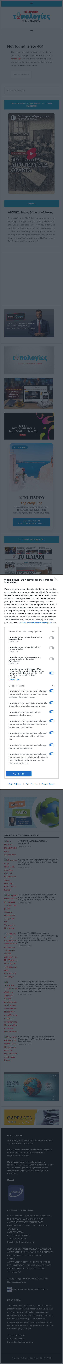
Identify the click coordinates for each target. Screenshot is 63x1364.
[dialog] (31, 682)
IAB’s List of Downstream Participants (35, 623)
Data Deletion (15, 784)
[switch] (51, 637)
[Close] (57, 580)
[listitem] (31, 631)
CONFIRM (18, 774)
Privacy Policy (48, 784)
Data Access (31, 784)
